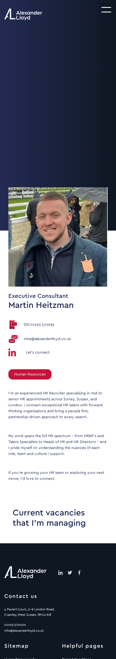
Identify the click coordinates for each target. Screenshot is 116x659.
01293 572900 (15, 624)
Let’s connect (38, 352)
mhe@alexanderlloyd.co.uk (47, 339)
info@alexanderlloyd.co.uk (24, 630)
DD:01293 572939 (39, 325)
